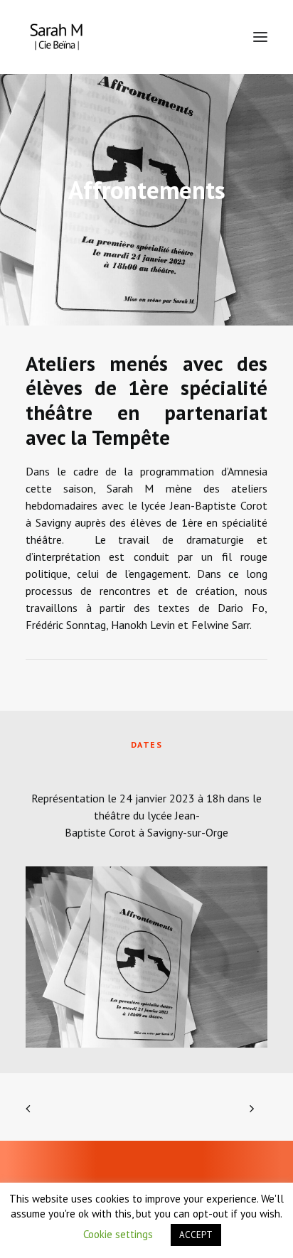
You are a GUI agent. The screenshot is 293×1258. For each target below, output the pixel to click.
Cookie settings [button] (118, 1234)
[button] (260, 37)
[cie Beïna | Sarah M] (57, 37)
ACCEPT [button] (196, 1235)
